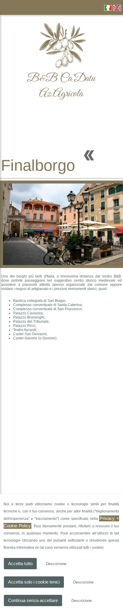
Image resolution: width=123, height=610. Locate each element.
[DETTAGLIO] (89, 154)
